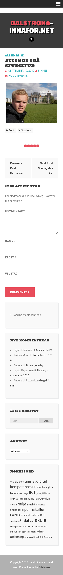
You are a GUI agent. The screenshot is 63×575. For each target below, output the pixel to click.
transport (31, 532)
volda (32, 537)
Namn (10, 241)
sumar (13, 531)
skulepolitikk (16, 526)
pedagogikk (17, 509)
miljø (22, 504)
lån (17, 499)
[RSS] (31, 39)
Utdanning (17, 537)
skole (32, 521)
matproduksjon (40, 498)
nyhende (40, 504)
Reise (20, 55)
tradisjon (22, 532)
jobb (39, 493)
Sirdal (24, 521)
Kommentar (15, 211)
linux (12, 498)
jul (43, 493)
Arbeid (10, 55)
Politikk (15, 515)
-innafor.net (31, 26)
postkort (25, 515)
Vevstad (11, 273)
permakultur (34, 509)
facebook (16, 493)
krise (47, 493)
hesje (25, 493)
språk (45, 526)
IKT (32, 492)
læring (22, 499)
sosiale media (30, 526)
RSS (42, 515)
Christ (28, 481)
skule (40, 520)
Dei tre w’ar (16, 168)
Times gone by (34, 365)
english (49, 487)
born (21, 481)
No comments (18, 75)
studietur (26, 130)
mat (27, 498)
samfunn (14, 521)
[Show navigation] (59, 4)
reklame (35, 515)
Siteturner (44, 567)
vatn (26, 537)
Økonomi (48, 537)
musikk (31, 504)
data (33, 482)
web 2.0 (39, 537)
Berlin (12, 130)
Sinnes (42, 70)
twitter (40, 531)
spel (39, 526)
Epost (10, 257)
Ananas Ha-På (43, 350)
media (13, 504)
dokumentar (38, 487)
